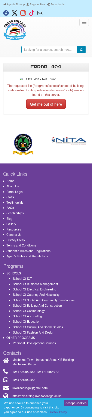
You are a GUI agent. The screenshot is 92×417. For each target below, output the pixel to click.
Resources (13, 229)
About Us (12, 186)
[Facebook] (7, 13)
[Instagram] (24, 13)
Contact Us (13, 234)
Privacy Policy (15, 240)
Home (10, 181)
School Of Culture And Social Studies (38, 327)
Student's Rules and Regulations (28, 251)
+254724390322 (23, 371)
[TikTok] (33, 13)
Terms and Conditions (21, 245)
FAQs (10, 208)
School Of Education (26, 321)
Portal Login (57, 4)
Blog (9, 218)
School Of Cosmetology (29, 311)
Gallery (11, 224)
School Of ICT (22, 278)
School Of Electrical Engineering (34, 289)
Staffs (10, 197)
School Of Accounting (27, 316)
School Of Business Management (35, 284)
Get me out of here (46, 104)
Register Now (37, 4)
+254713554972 (47, 371)
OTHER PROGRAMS (20, 337)
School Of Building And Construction (37, 305)
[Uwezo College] (15, 30)
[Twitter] (15, 13)
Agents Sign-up (15, 4)
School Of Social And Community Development (44, 300)
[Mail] (41, 13)
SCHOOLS (13, 273)
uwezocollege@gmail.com (30, 388)
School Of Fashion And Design (33, 332)
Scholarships (15, 213)
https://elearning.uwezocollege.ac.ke (37, 396)
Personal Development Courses (34, 343)
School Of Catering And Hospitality (36, 294)
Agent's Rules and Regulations (27, 256)
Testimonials (14, 202)
